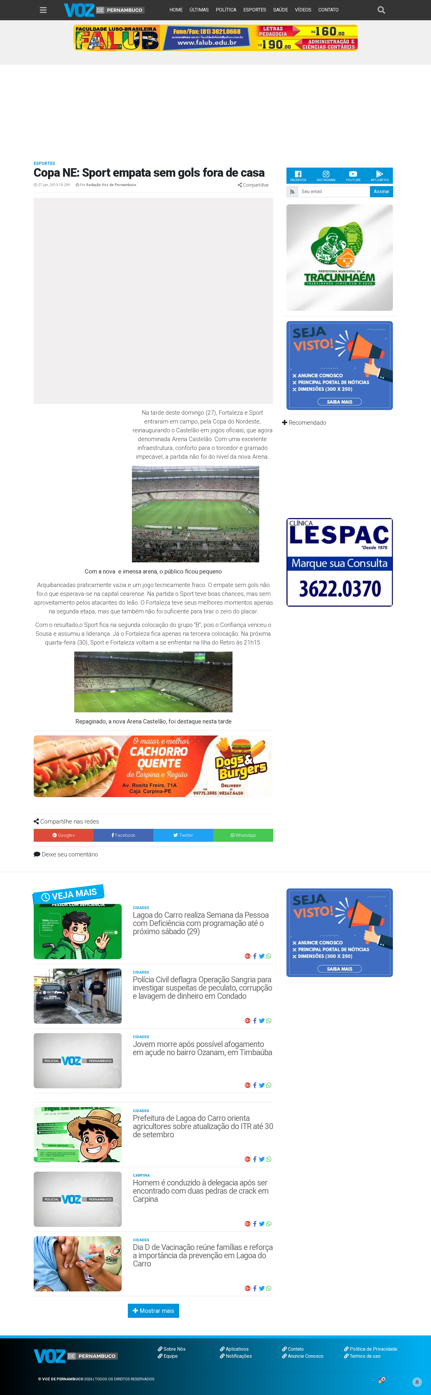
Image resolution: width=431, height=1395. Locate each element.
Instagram (326, 180)
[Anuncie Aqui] (339, 365)
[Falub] (215, 37)
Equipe (170, 1356)
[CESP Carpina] (152, 771)
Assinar (381, 191)
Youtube (353, 180)
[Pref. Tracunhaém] (339, 257)
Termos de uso (365, 1356)
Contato (295, 1349)
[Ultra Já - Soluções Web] (382, 1380)
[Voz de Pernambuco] (104, 10)
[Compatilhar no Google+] (248, 956)
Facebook (298, 180)
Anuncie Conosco (305, 1356)
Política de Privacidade (373, 1349)
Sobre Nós (174, 1349)
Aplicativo (380, 180)
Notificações (238, 1356)
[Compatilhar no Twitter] (262, 956)
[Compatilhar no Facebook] (255, 956)
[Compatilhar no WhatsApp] (269, 956)
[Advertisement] (215, 109)
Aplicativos (237, 1349)
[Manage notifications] (417, 1382)
